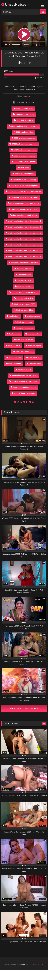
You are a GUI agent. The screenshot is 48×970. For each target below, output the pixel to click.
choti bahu (24, 168)
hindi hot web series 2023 (24, 304)
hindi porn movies (24, 322)
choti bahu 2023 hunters (24, 174)
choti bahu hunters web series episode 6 (24, 251)
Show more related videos (24, 708)
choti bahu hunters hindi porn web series (24, 191)
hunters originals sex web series (25, 381)
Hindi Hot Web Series (24, 108)
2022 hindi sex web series (24, 138)
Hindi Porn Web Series (25, 114)
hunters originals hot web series (24, 375)
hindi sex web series (24, 340)
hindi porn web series (24, 328)
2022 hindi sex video (24, 132)
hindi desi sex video (25, 268)
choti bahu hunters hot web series (24, 197)
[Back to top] (40, 962)
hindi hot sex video (24, 280)
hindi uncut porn (34, 346)
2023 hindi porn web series (24, 150)
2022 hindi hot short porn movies (24, 126)
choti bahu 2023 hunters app (24, 179)
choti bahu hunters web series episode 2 (24, 227)
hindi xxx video (35, 363)
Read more (22, 96)
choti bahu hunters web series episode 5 (24, 245)
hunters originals (24, 369)
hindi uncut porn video (25, 352)
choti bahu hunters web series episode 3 (24, 233)
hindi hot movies (24, 274)
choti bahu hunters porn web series (24, 203)
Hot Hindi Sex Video (25, 120)
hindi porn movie (33, 316)
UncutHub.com (17, 4)
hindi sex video (34, 334)
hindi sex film (14, 334)
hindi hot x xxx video (24, 310)
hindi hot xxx (14, 316)
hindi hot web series (25, 298)
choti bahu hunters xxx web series (24, 263)
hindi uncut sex (15, 357)
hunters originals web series (24, 387)
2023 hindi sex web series (24, 156)
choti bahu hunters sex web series (24, 209)
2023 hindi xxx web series (24, 162)
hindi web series (14, 363)
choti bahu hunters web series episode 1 (24, 221)
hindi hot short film (24, 286)
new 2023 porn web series (24, 393)
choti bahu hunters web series (24, 215)
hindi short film (14, 346)
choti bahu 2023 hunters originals (24, 185)
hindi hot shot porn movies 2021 (25, 292)
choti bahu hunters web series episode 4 (24, 239)
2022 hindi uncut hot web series (24, 144)
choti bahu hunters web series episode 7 (24, 257)
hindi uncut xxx (34, 357)
